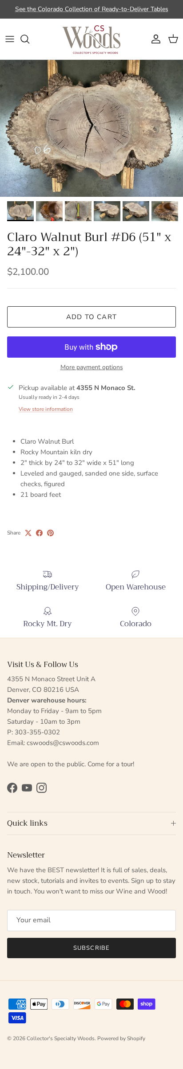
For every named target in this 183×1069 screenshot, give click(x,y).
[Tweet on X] (28, 533)
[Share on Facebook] (39, 533)
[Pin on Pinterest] (50, 533)
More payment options (91, 367)
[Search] (29, 39)
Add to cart (91, 316)
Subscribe (91, 948)
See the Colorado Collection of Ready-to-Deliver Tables (91, 9)
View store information (46, 409)
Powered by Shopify (121, 1038)
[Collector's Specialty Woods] (91, 39)
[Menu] (10, 39)
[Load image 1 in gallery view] (91, 128)
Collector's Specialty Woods (61, 1038)
